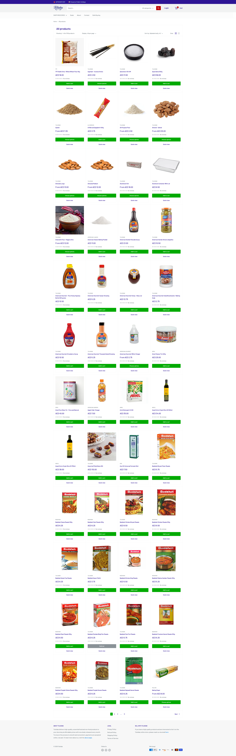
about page (88, 738)
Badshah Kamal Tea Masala (63, 578)
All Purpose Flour (125, 127)
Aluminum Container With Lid (161, 183)
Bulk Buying (96, 15)
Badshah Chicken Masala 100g (161, 522)
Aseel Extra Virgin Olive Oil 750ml (65, 466)
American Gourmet (125, 351)
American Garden (93, 407)
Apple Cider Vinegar (94, 410)
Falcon (154, 687)
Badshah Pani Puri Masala (127, 634)
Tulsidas (90, 69)
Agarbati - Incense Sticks (95, 71)
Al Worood (91, 125)
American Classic (93, 237)
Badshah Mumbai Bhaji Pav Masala (98, 634)
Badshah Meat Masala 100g (63, 634)
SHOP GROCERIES (59, 15)
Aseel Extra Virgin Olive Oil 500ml (162, 410)
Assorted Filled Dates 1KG (95, 466)
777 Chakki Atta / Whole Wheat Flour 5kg (67, 71)
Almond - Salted (157, 127)
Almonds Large (60, 183)
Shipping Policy (112, 735)
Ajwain (57, 127)
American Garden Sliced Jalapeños (162, 239)
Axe (121, 463)
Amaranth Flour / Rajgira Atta (64, 239)
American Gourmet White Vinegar (130, 354)
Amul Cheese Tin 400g (159, 354)
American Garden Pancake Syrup (130, 239)
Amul (153, 351)
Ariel (121, 407)
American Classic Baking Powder (97, 239)
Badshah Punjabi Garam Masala (97, 690)
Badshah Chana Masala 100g (63, 522)
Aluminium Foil (124, 183)
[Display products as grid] (176, 33)
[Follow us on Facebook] (102, 750)
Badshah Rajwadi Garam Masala (129, 690)
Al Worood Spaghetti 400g (96, 127)
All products (62, 21)
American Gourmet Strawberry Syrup (66, 354)
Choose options (101, 83)
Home (55, 21)
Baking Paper (156, 690)
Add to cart (69, 83)
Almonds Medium (93, 183)
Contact (86, 15)
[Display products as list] (179, 33)
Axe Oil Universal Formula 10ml (129, 466)
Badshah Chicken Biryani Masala (129, 522)
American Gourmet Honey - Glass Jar (131, 296)
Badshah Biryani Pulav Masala (161, 466)
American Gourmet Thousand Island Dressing (101, 354)
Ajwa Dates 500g (157, 71)
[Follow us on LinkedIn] (109, 750)
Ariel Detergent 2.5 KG (126, 410)
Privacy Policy (111, 729)
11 (124, 714)
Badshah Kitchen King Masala (128, 578)
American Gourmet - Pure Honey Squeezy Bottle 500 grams (67, 297)
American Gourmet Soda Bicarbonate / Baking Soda (166, 297)
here (167, 732)
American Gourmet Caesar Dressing (98, 296)
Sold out (101, 646)
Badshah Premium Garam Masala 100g (163, 634)
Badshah (58, 519)
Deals (72, 15)
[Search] (158, 8)
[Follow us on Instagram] (106, 750)
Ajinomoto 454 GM (125, 71)
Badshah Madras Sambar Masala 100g (163, 578)
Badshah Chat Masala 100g (96, 522)
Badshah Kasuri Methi (94, 578)
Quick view (69, 88)
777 (56, 69)
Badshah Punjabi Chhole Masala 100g (66, 690)
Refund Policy (111, 732)
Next (176, 714)
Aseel (154, 407)
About (79, 15)
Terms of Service (112, 738)
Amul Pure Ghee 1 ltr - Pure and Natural (67, 410)
